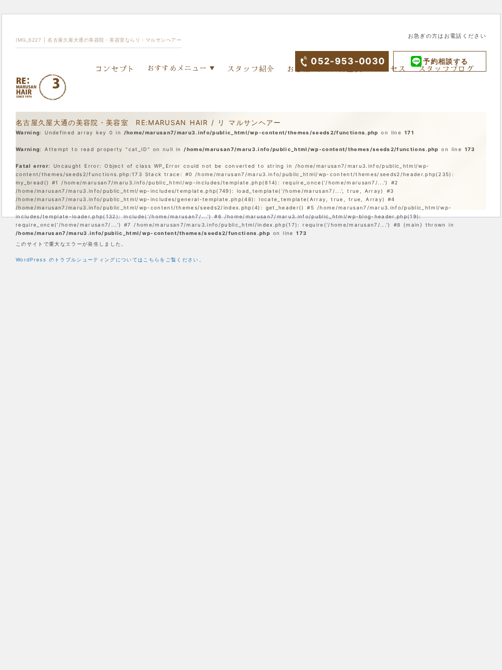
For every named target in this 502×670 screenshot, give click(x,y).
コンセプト (115, 68)
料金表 (350, 68)
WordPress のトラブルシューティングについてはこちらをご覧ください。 (110, 259)
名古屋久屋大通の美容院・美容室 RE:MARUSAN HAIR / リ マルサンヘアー (148, 122)
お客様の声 (307, 68)
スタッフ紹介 (251, 68)
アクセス (390, 68)
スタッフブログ (446, 68)
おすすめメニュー (177, 68)
